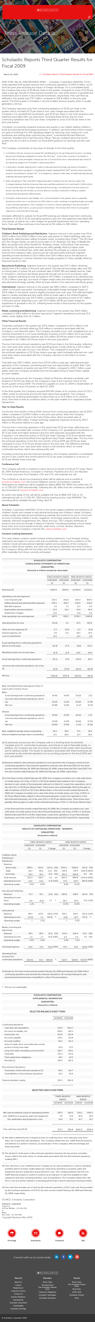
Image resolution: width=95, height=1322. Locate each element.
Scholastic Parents (76, 1295)
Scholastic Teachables (47, 1295)
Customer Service (18, 1291)
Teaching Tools (47, 1285)
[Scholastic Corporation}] (47, 10)
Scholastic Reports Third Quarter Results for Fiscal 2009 (67, 74)
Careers (18, 1285)
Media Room (18, 1288)
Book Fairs (77, 1289)
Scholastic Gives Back (18, 1303)
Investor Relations (18, 1297)
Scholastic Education (47, 1298)
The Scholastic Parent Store (76, 1285)
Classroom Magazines (47, 1292)
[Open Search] (89, 17)
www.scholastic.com (56, 529)
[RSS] (83, 1233)
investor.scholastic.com (13, 482)
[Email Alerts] (35, 1233)
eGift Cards (76, 1292)
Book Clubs (47, 1282)
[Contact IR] (59, 1233)
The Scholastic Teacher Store (47, 1288)
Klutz (77, 1298)
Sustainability (18, 1306)
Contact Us (18, 1294)
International (18, 1300)
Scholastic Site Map (18, 1309)
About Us (18, 1282)
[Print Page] (11, 1233)
